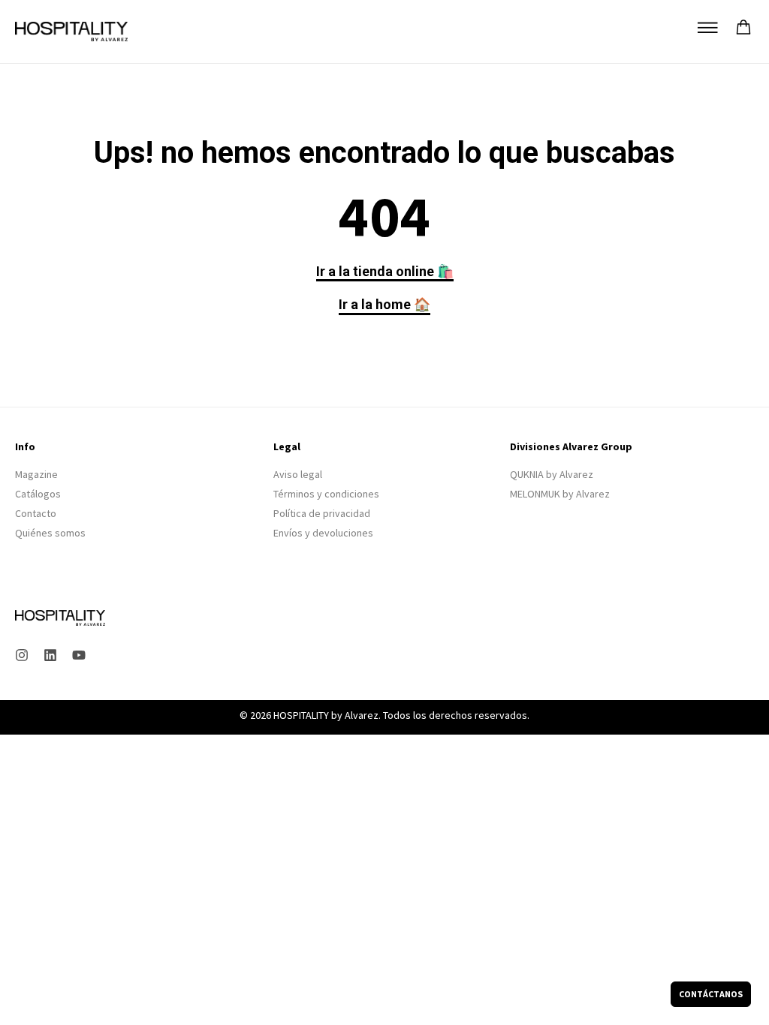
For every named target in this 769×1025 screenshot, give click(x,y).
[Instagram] (22, 655)
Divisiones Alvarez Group (571, 446)
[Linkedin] (50, 655)
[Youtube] (79, 655)
